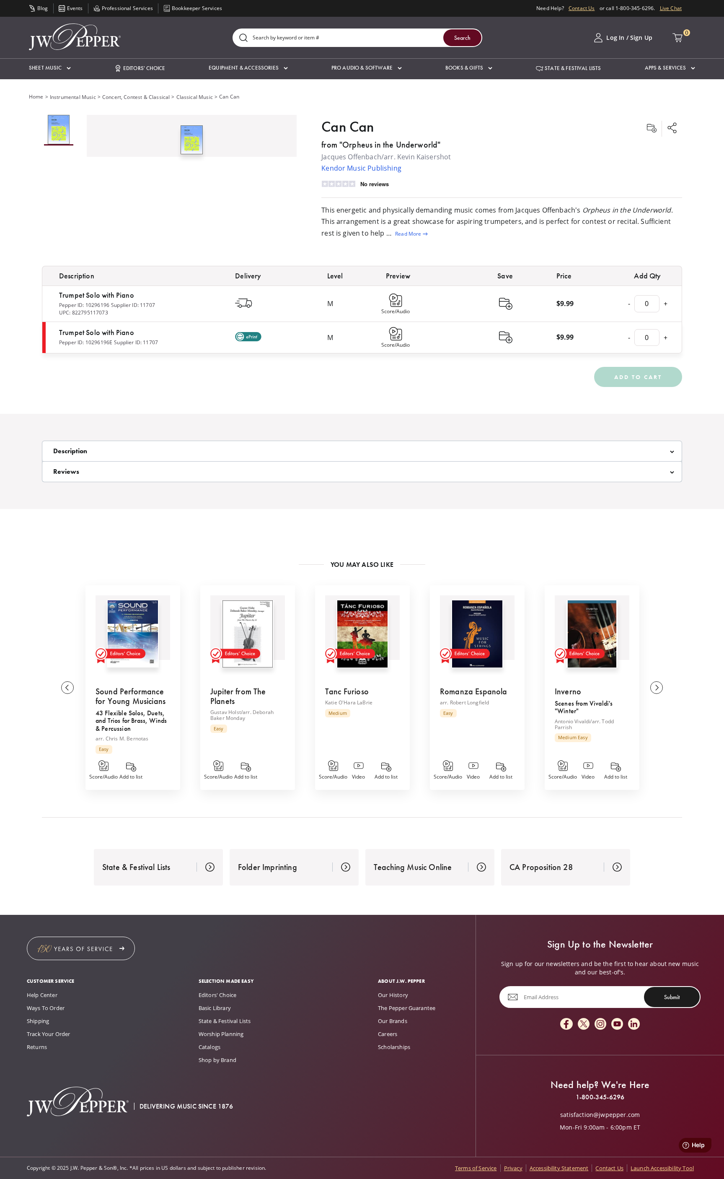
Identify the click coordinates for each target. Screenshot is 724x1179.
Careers (387, 1034)
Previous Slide (67, 687)
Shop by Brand (217, 1060)
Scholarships (394, 1047)
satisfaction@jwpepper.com (600, 1114)
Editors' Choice (217, 995)
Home (36, 96)
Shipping (38, 1021)
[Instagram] (600, 1024)
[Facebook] (566, 1024)
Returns (37, 1047)
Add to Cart (638, 377)
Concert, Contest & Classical (136, 97)
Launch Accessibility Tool (662, 1168)
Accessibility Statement (559, 1168)
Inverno (568, 691)
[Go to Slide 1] (58, 130)
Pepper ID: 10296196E (85, 342)
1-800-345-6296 (600, 1097)
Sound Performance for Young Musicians (130, 696)
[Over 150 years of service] (81, 948)
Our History (393, 995)
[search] (243, 38)
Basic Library (215, 1008)
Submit (672, 997)
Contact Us (582, 8)
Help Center (42, 995)
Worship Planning (221, 1034)
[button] (50, 68)
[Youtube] (617, 1024)
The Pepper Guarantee (406, 1008)
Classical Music (194, 97)
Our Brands (392, 1021)
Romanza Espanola (473, 691)
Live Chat (671, 8)
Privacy (513, 1168)
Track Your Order (48, 1034)
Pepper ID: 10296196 (84, 305)
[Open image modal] (191, 143)
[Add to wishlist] (651, 129)
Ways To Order (46, 1008)
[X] (584, 1024)
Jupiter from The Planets (238, 696)
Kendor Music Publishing (361, 168)
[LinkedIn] (634, 1024)
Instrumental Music (73, 97)
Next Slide (656, 687)
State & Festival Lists (225, 1021)
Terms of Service (476, 1168)
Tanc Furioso (347, 691)
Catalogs (209, 1047)
